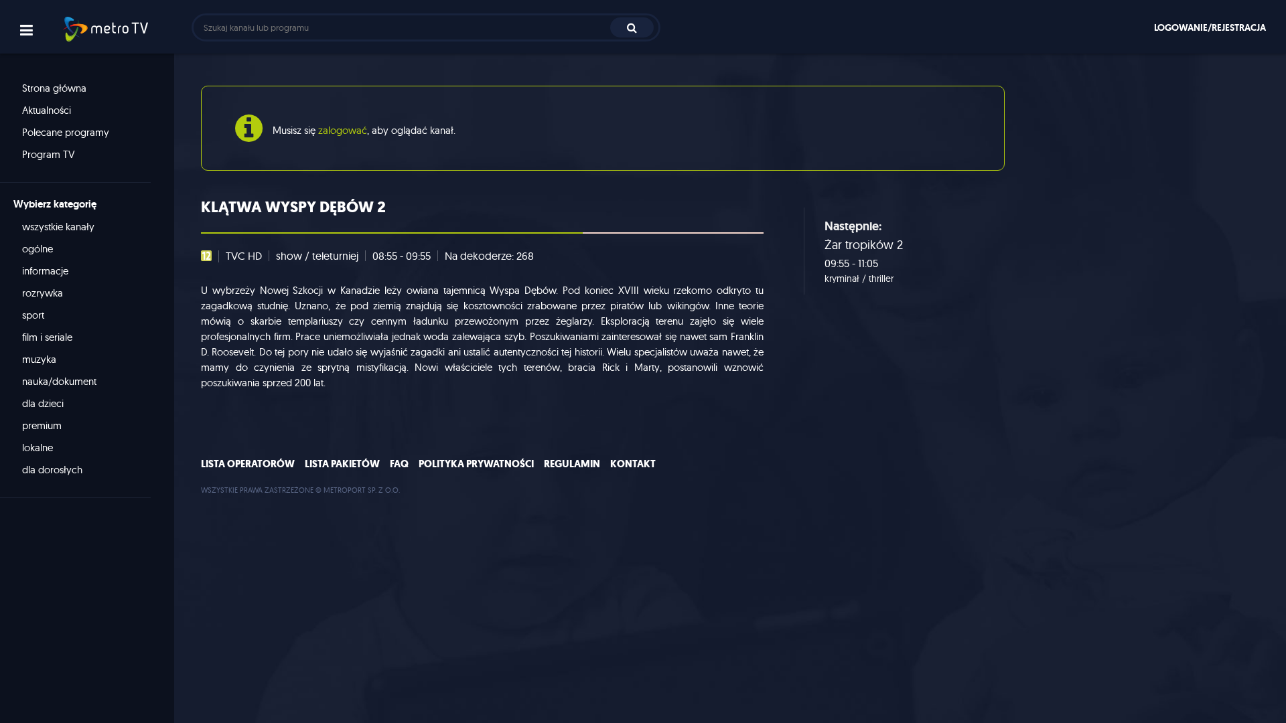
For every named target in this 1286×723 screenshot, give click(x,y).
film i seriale (47, 337)
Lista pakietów (342, 464)
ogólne (37, 248)
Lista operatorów (248, 464)
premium (42, 425)
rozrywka (42, 293)
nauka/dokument (59, 381)
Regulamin (572, 464)
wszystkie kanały (58, 226)
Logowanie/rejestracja (1210, 27)
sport (33, 315)
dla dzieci (43, 403)
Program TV (48, 154)
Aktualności (46, 110)
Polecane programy (65, 132)
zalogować (342, 130)
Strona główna (54, 88)
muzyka (39, 359)
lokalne (37, 447)
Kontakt (633, 464)
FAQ (399, 464)
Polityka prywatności (476, 464)
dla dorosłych (52, 469)
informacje (45, 270)
